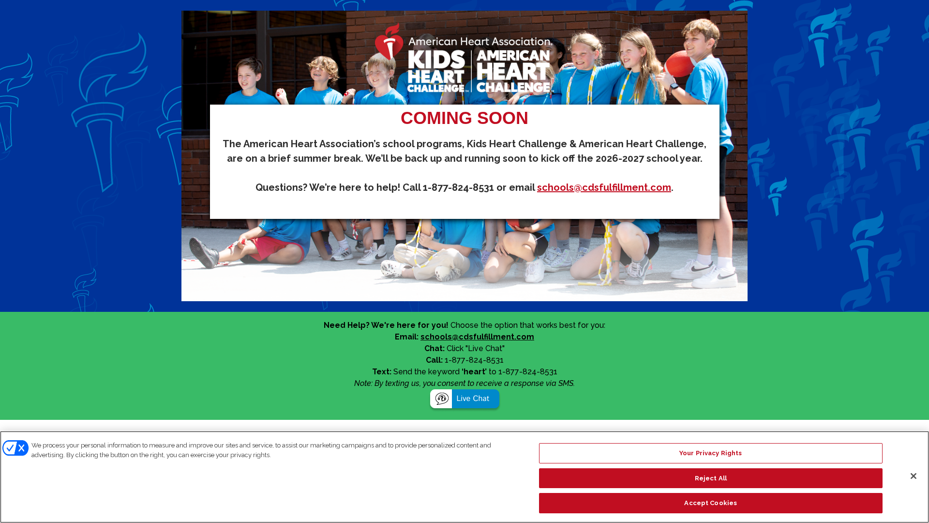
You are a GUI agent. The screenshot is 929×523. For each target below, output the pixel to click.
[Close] (913, 476)
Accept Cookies (710, 503)
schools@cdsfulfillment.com (604, 187)
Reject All (711, 478)
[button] (464, 400)
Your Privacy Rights (710, 453)
